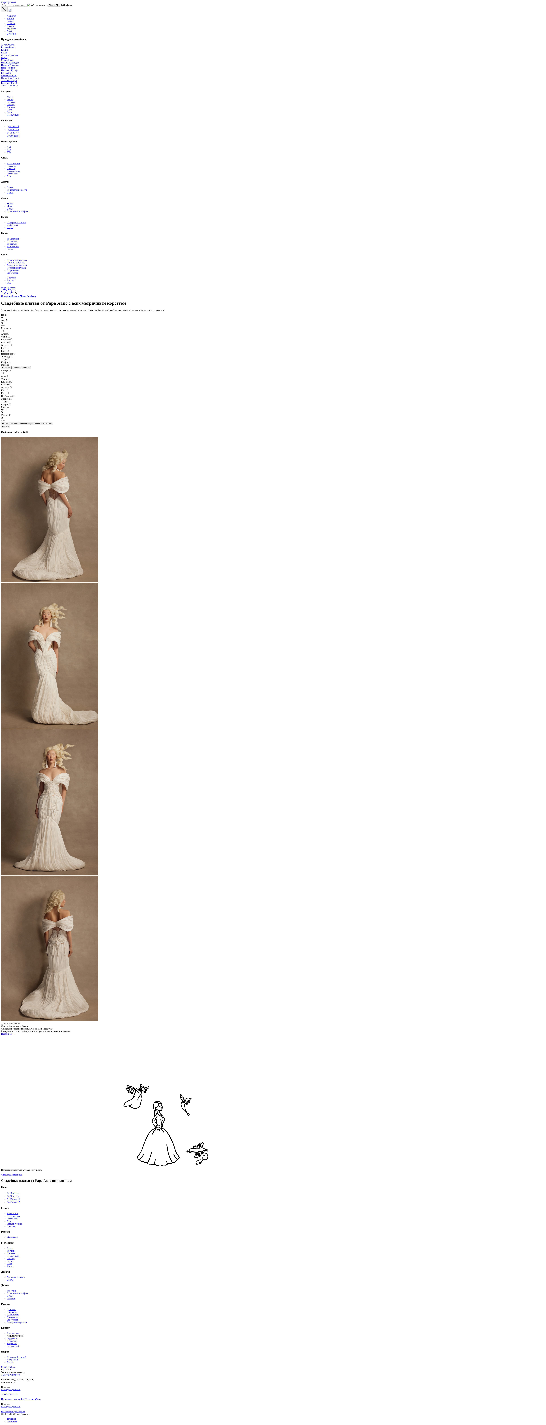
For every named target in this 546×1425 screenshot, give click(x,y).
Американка (13, 1333)
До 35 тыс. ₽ (13, 126)
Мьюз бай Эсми (8, 75)
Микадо (5, 365)
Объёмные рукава (15, 262)
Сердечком (12, 1338)
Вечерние (11, 34)
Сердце (10, 249)
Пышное (11, 23)
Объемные (12, 1312)
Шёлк (9, 109)
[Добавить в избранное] (2, 1024)
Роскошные (12, 173)
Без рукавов (12, 273)
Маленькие (12, 1237)
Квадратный (13, 239)
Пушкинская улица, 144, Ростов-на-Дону (21, 1399)
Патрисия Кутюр (9, 70)
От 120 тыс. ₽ (13, 1199)
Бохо (9, 176)
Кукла (4, 52)
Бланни (4, 50)
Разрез (10, 227)
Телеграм (11, 1419)
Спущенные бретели (17, 265)
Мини (10, 203)
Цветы (10, 192)
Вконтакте (12, 1421)
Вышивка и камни (16, 1277)
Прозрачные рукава (16, 268)
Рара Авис (6, 73)
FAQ (9, 283)
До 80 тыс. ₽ (13, 1196)
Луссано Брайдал (9, 55)
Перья (10, 187)
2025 (9, 149)
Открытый (12, 241)
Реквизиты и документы (13, 1411)
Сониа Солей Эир (10, 78)
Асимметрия (13, 246)
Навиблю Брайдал (10, 62)
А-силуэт (11, 16)
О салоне (11, 277)
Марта (4, 57)
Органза (11, 107)
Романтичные (13, 171)
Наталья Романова (10, 65)
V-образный (12, 225)
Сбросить (6, 368)
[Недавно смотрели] (9, 293)
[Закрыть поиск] (4, 9)
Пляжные (11, 166)
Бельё (9, 31)
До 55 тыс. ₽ (13, 129)
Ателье (10, 280)
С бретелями (13, 270)
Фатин (10, 99)
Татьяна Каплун (9, 80)
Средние (11, 1298)
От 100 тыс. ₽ (13, 136)
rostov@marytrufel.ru (10, 1389)
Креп (9, 112)
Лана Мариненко (9, 85)
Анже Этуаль (7, 45)
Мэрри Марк (7, 60)
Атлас (10, 97)
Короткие (11, 1291)
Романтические (14, 1224)
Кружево (11, 102)
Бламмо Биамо (8, 47)
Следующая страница (11, 1175)
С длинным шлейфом (17, 211)
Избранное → (8, 1034)
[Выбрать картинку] (10, 10)
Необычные (12, 1213)
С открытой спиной (16, 222)
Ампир (10, 18)
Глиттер (11, 104)
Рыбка (10, 21)
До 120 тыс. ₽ (13, 1202)
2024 (9, 152)
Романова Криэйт (9, 83)
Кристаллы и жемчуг (17, 190)
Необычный (13, 115)
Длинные (11, 1309)
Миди (10, 206)
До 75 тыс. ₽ (13, 132)
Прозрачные (13, 1317)
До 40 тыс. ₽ (13, 1193)
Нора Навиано (8, 68)
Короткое (11, 28)
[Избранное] (4, 293)
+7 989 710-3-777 (9, 1394)
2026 (9, 147)
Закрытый (12, 244)
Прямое (10, 26)
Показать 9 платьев (21, 368)
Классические (13, 163)
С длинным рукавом (17, 260)
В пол (10, 209)
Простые (11, 168)
